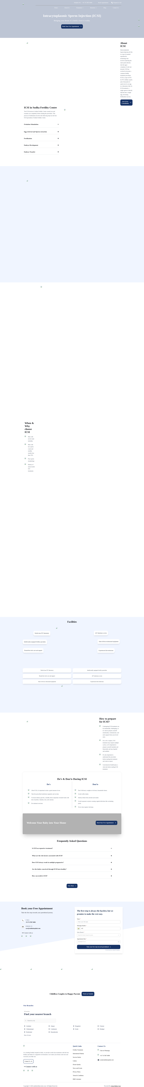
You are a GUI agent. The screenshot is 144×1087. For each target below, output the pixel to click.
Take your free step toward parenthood (97, 947)
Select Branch (80, 932)
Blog (105, 7)
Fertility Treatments (78, 1050)
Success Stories (77, 1057)
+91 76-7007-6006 (86, 2)
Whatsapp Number (82, 925)
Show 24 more (27, 1035)
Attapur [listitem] (53, 1026)
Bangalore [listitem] (78, 1026)
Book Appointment (103, 2)
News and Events (77, 1068)
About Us (67, 7)
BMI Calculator (77, 1079)
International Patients (78, 1053)
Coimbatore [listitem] (54, 1029)
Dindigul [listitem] (102, 1029)
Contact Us (116, 7)
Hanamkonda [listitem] (54, 1032)
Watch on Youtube (88, 994)
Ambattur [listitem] (28, 1026)
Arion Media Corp (116, 1086)
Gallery (75, 1061)
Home (56, 7)
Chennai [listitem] (102, 1026)
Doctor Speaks (77, 1064)
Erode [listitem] (76, 1029)
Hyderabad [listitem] (29, 1032)
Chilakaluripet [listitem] (30, 1029)
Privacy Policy (76, 1072)
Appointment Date (82, 939)
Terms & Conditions (78, 1075)
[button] (78, 928)
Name (79, 919)
